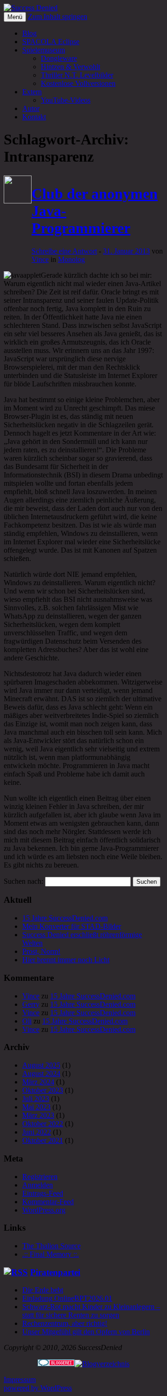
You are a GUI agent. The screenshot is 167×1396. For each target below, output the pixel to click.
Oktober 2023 (42, 1090)
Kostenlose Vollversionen (78, 83)
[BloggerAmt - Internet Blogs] (102, 1364)
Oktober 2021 (42, 1140)
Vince (40, 259)
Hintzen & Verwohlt (70, 67)
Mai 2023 (36, 1107)
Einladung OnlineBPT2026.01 (67, 1298)
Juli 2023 (35, 1098)
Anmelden (37, 1185)
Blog (29, 33)
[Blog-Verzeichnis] (56, 1364)
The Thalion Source (51, 1246)
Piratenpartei (55, 1272)
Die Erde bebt (42, 1290)
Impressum (20, 1379)
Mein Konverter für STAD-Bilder (71, 926)
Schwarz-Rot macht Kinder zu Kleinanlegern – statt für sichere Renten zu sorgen (91, 1311)
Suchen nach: (23, 881)
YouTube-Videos (65, 100)
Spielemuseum (43, 50)
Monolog (71, 259)
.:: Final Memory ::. (50, 1254)
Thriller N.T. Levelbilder (77, 75)
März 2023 (38, 1115)
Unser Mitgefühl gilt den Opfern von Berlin (86, 1332)
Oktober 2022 (42, 1124)
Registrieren (40, 1177)
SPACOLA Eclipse (50, 42)
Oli (27, 1021)
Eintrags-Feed (42, 1193)
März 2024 (38, 1082)
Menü (14, 16)
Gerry (30, 1004)
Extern (32, 92)
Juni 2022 (36, 1132)
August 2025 (41, 1065)
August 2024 (41, 1073)
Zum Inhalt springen (57, 16)
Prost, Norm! (41, 951)
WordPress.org (43, 1210)
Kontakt (34, 117)
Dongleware (59, 58)
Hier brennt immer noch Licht (65, 960)
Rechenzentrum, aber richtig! (64, 1323)
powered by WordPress (38, 1388)
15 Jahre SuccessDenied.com (65, 918)
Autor (30, 108)
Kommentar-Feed (48, 1202)
